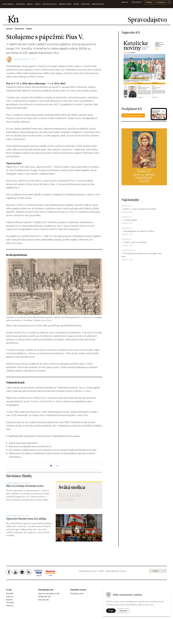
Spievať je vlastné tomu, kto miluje (26, 519)
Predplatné (160, 2)
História (9, 606)
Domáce (126, 206)
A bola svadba (130, 220)
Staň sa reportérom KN (48, 593)
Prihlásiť (149, 2)
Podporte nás (44, 596)
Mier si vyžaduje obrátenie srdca (24, 486)
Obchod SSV (137, 2)
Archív (155, 571)
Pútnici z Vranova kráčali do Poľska (139, 209)
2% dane (10, 603)
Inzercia (124, 2)
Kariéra (9, 600)
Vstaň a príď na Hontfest (135, 242)
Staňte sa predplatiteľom (133, 116)
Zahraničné (128, 250)
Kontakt (9, 593)
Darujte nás (43, 600)
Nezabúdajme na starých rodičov (139, 231)
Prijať (111, 611)
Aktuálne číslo (77, 593)
